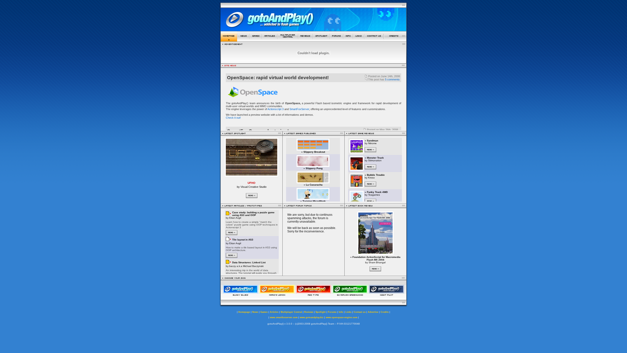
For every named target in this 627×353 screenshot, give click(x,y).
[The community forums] (336, 40)
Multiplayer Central (291, 312)
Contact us (360, 312)
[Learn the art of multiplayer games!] (288, 40)
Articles (274, 312)
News (255, 312)
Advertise (373, 312)
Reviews (308, 312)
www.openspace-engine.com (341, 317)
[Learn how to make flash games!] (269, 40)
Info (341, 312)
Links (348, 312)
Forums (332, 312)
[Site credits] (395, 40)
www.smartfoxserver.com (284, 317)
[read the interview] (251, 175)
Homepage (244, 312)
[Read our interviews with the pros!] (321, 40)
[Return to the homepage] (229, 40)
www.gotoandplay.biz (312, 317)
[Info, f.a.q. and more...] (348, 40)
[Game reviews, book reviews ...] (306, 40)
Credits (385, 312)
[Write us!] (374, 40)
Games (264, 312)
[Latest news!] (243, 40)
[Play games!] (256, 40)
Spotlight (320, 312)
